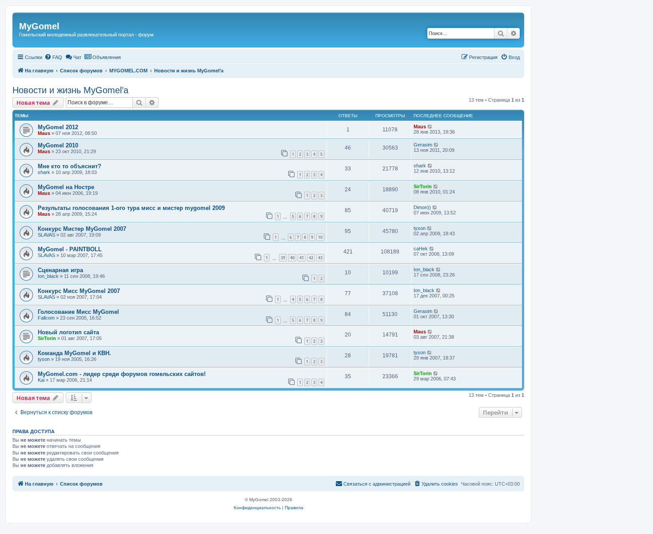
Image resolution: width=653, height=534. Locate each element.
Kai (41, 380)
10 (320, 237)
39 (283, 258)
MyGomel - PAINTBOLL (70, 249)
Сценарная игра (60, 270)
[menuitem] (53, 57)
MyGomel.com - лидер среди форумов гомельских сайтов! (122, 374)
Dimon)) (422, 207)
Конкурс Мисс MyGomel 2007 (79, 291)
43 (320, 258)
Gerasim (423, 144)
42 (311, 258)
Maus (44, 133)
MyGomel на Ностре (66, 187)
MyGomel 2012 (58, 127)
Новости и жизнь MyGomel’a (70, 90)
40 (292, 258)
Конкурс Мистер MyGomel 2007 (82, 228)
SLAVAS (46, 234)
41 (301, 258)
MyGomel (39, 26)
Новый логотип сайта (68, 332)
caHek (421, 248)
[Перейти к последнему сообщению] (430, 126)
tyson (420, 228)
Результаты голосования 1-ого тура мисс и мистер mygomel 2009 (131, 208)
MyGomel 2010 (58, 145)
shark (44, 172)
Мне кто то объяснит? (69, 166)
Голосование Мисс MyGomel (78, 312)
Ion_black (48, 276)
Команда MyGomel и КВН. (74, 353)
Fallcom (46, 317)
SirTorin (423, 186)
